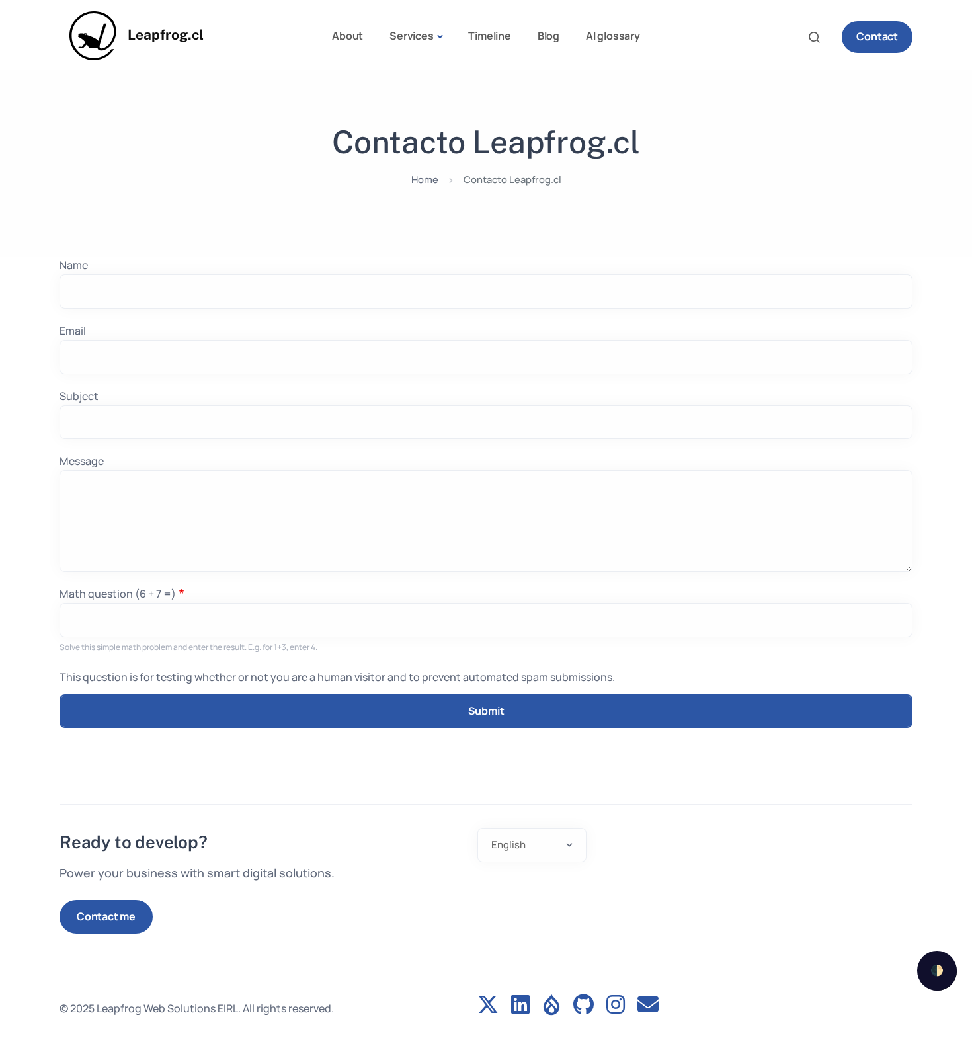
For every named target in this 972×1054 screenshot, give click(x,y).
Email (73, 330)
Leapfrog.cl (166, 34)
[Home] (94, 36)
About (347, 35)
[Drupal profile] (551, 1006)
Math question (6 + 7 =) (118, 594)
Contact (877, 36)
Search (818, 37)
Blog (548, 35)
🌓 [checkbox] (937, 970)
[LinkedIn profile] (520, 1006)
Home (424, 179)
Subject (79, 396)
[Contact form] (648, 1006)
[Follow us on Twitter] (488, 1006)
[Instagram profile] (615, 1006)
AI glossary (613, 35)
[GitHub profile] (583, 1006)
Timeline (489, 35)
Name (74, 265)
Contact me (106, 916)
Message (82, 461)
